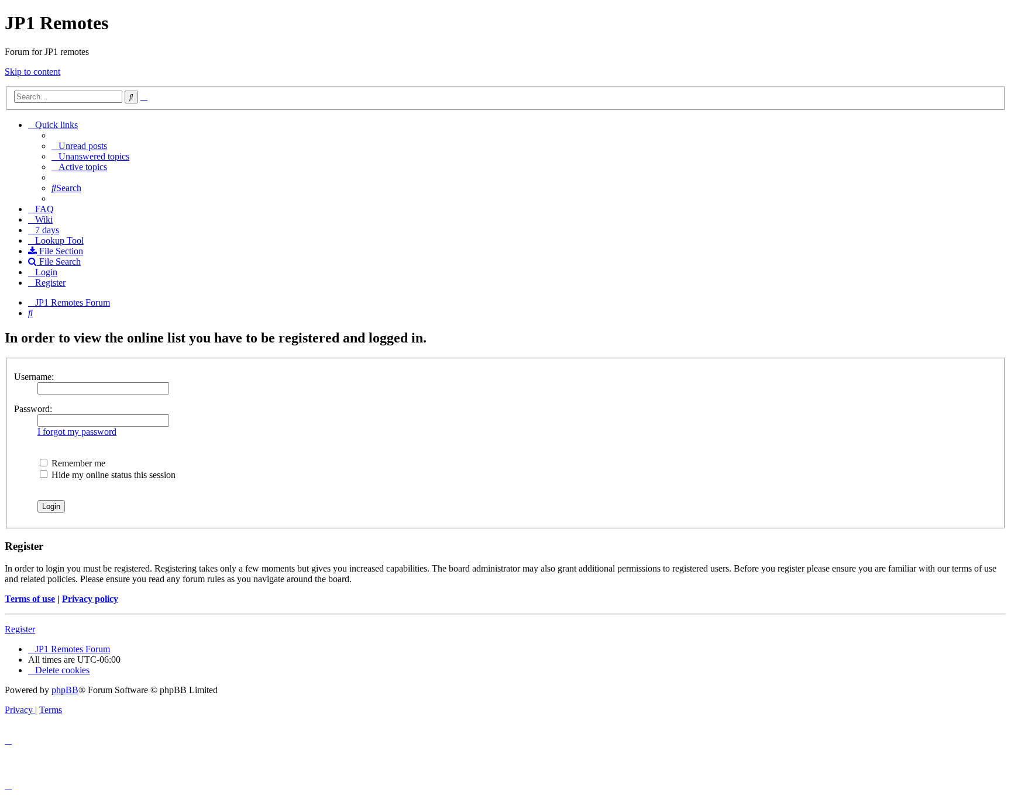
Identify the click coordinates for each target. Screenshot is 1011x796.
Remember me (77, 463)
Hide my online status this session (112, 475)
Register (20, 629)
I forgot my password (76, 432)
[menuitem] (79, 146)
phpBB (64, 690)
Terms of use (30, 599)
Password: (33, 409)
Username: (34, 377)
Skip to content (32, 72)
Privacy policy (90, 599)
